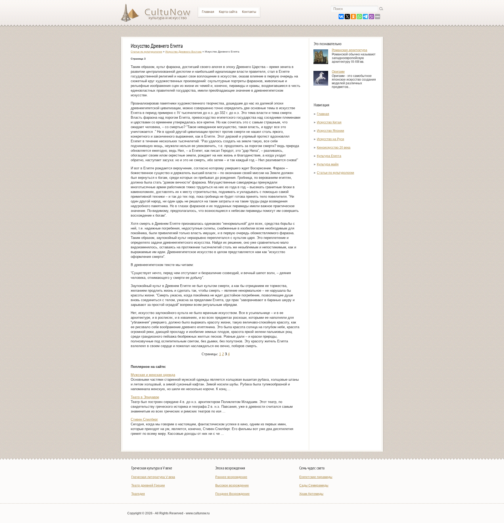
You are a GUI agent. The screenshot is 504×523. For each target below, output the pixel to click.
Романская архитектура (349, 50)
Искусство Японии (330, 131)
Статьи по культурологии (335, 173)
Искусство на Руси (330, 139)
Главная (208, 12)
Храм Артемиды (311, 494)
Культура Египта (329, 156)
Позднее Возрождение (232, 494)
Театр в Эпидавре (145, 397)
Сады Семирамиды (313, 485)
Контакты (249, 12)
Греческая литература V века (153, 477)
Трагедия (138, 494)
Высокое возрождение (232, 485)
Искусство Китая (329, 122)
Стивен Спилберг (144, 419)
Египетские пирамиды (315, 477)
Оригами (338, 72)
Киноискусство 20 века (333, 147)
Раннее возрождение (231, 477)
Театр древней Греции (148, 485)
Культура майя (328, 164)
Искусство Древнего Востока (183, 51)
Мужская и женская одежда (153, 375)
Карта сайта (228, 12)
